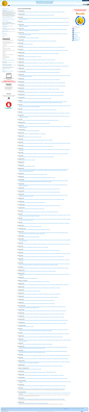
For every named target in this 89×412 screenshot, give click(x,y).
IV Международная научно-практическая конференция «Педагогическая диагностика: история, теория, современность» (39, 79)
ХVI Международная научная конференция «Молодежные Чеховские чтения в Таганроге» (34, 229)
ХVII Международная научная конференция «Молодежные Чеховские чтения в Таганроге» (34, 123)
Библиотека (4, 53)
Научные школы (4, 45)
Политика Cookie (65, 408)
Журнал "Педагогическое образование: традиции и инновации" (9, 51)
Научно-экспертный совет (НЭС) (6, 41)
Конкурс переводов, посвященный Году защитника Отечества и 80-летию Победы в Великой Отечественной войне (38, 120)
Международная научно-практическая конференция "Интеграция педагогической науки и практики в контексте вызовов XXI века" (41, 95)
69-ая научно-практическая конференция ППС (27, 166)
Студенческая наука (5, 44)
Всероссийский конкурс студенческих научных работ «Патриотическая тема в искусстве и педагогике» (36, 156)
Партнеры (4, 69)
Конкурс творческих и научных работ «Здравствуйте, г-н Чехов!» (30, 56)
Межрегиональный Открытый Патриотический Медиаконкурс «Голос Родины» (32, 133)
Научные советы (5, 20)
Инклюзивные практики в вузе (6, 57)
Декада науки (4, 58)
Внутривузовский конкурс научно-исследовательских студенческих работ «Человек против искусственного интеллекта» (39, 72)
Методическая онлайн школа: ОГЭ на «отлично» (27, 159)
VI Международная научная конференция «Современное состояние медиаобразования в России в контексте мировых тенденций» (41, 199)
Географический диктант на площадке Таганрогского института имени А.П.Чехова (33, 174)
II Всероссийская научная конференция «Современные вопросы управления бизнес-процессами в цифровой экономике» (40, 69)
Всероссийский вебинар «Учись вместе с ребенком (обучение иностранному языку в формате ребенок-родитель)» (38, 211)
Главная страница (5, 8)
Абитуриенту (4, 28)
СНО (74, 30)
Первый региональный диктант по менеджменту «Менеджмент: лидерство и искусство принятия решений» (37, 271)
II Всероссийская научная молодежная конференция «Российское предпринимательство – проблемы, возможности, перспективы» (41, 375)
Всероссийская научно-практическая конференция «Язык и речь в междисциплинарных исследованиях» (37, 303)
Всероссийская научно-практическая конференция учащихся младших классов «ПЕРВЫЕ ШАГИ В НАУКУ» (37, 372)
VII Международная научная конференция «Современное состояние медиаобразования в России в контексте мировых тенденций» (41, 92)
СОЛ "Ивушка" (76, 36)
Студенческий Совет (77, 32)
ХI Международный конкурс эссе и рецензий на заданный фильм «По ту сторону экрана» (34, 281)
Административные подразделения (8, 19)
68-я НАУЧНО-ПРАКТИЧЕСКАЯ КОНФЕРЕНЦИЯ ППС (28, 278)
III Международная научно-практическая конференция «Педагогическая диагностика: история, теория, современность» (39, 250)
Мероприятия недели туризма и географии (26, 326)
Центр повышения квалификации (8, 60)
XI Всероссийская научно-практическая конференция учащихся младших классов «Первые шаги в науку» (37, 59)
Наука (3, 36)
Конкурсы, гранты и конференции (7, 48)
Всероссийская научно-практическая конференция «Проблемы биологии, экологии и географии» (35, 344)
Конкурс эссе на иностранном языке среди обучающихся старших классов (31, 208)
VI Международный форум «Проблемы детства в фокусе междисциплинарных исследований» (35, 98)
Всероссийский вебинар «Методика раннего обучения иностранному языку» (32, 202)
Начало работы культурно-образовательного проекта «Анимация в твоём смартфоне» (34, 403)
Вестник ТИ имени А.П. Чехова (6, 49)
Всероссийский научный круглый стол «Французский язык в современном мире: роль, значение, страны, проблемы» (39, 53)
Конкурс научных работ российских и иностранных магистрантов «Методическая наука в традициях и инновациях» (38, 297)
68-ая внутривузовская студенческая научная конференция (29, 130)
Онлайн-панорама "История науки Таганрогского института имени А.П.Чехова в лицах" (8, 42)
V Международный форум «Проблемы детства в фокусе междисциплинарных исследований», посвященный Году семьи (39, 205)
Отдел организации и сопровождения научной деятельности (8, 55)
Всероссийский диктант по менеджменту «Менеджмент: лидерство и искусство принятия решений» (36, 146)
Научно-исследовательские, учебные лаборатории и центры (9, 47)
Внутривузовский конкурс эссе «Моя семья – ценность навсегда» (30, 226)
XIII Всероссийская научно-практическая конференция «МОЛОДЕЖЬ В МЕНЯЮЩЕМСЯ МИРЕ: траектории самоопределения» (41, 336)
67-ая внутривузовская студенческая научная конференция (29, 236)
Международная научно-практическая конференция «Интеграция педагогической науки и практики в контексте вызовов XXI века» (41, 256)
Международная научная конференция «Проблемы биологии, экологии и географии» (33, 247)
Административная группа (7, 17)
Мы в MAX (75, 28)
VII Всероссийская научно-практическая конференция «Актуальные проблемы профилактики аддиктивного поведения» (39, 287)
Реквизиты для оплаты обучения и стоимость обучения (9, 81)
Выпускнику (4, 33)
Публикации (4, 52)
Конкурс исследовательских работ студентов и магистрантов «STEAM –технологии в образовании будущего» (37, 109)
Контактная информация (6, 64)
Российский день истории (6, 56)
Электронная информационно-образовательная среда (80, 10)
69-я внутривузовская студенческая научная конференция (29, 37)
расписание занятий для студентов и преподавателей (9, 76)
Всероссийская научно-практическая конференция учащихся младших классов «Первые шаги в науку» (37, 300)
